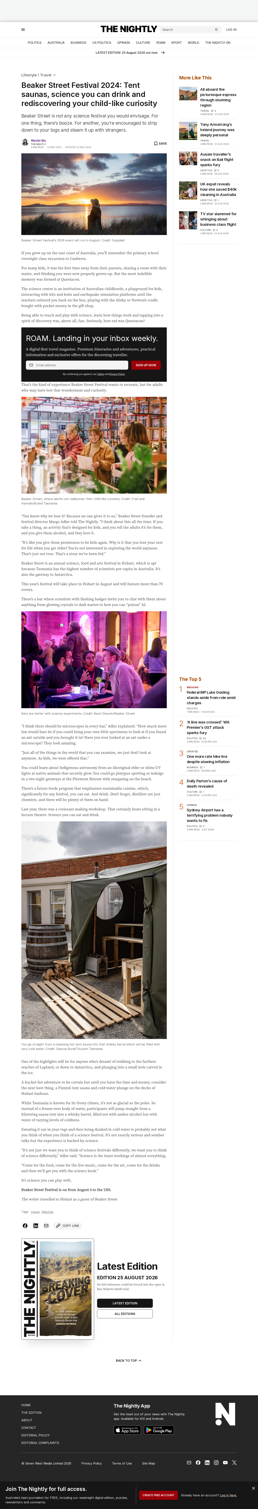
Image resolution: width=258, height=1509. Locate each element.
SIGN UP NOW (146, 365)
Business (78, 42)
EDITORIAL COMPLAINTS (40, 1443)
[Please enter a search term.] (216, 29)
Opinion (123, 42)
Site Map (148, 1463)
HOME (26, 1405)
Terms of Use (122, 1463)
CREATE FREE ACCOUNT (159, 1495)
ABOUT (26, 1420)
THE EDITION (31, 1413)
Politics (35, 42)
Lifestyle (29, 75)
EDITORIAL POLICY (35, 1435)
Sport (176, 42)
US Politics (101, 42)
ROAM (160, 42)
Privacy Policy (117, 374)
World (193, 42)
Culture (143, 42)
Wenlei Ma (38, 140)
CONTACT (28, 1428)
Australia (56, 42)
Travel (45, 75)
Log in (231, 29)
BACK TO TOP (126, 1360)
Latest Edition (125, 1303)
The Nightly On (217, 42)
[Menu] (23, 29)
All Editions (125, 1314)
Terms (100, 374)
